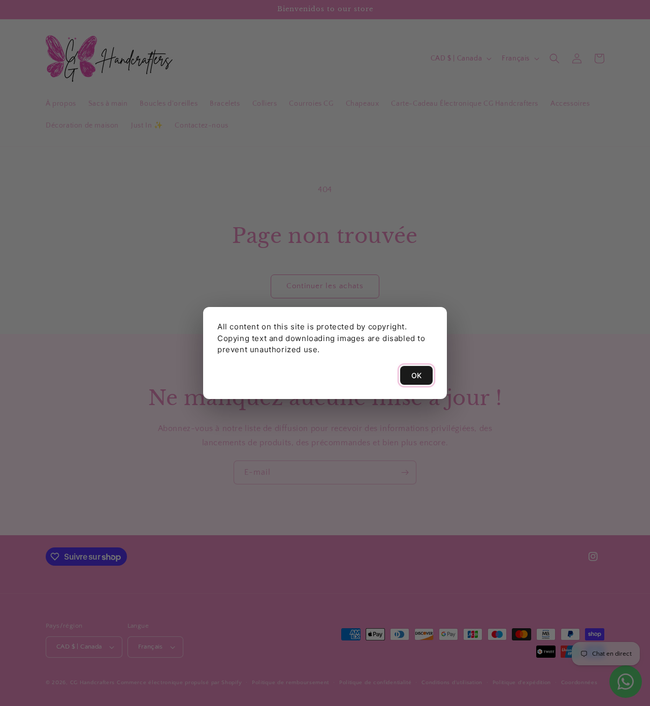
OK (416, 375)
